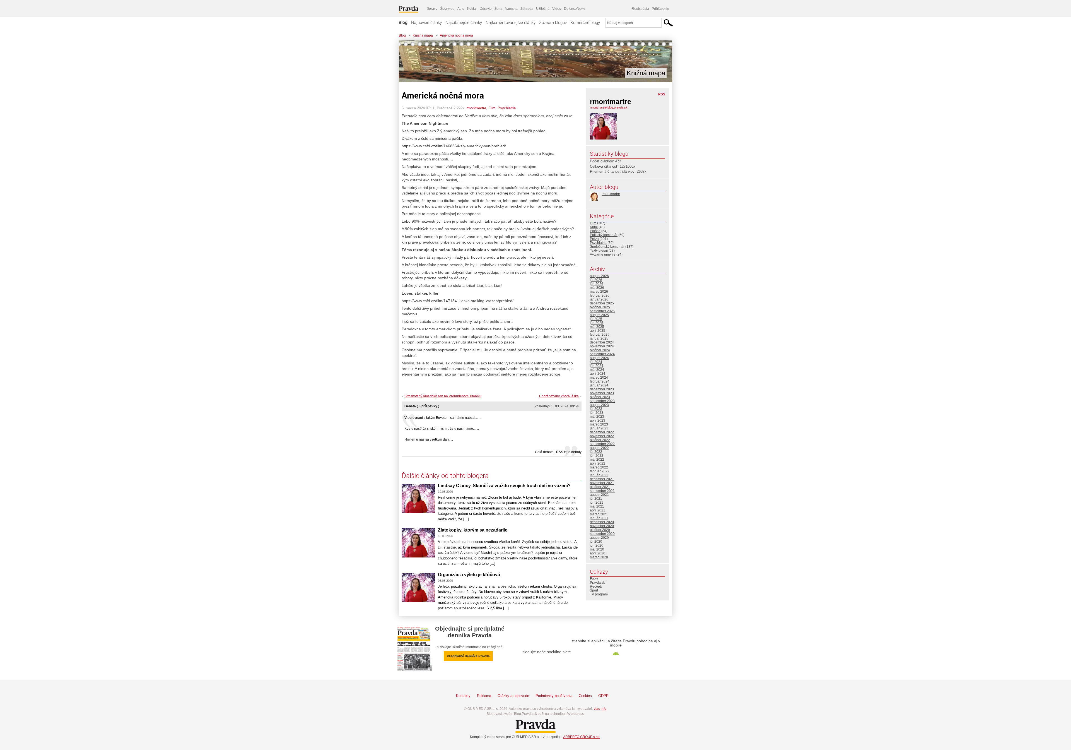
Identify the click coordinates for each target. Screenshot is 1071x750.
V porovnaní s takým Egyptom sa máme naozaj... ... (442, 418)
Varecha (511, 9)
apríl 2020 (597, 553)
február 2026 (599, 295)
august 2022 (599, 448)
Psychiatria (507, 108)
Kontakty (463, 696)
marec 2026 (599, 292)
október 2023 (600, 397)
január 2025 (599, 338)
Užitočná (542, 9)
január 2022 (599, 475)
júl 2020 (596, 542)
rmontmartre (476, 108)
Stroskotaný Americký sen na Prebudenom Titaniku (442, 396)
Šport (594, 590)
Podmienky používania (554, 696)
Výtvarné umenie (603, 254)
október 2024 (600, 350)
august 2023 (599, 405)
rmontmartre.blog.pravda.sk (609, 107)
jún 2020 (596, 545)
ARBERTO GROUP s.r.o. (581, 737)
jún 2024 (596, 366)
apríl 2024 (597, 374)
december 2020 (602, 522)
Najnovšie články (426, 22)
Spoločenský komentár (607, 247)
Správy (432, 9)
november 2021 (602, 483)
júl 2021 (596, 499)
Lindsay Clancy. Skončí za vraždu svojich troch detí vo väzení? (504, 485)
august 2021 (599, 495)
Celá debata (544, 452)
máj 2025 (597, 327)
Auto (460, 9)
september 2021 (602, 491)
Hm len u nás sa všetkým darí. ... (428, 439)
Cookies (585, 696)
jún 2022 (596, 456)
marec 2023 (599, 424)
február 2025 (599, 334)
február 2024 (599, 381)
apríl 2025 (597, 331)
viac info (600, 709)
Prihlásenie (660, 9)
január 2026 (599, 299)
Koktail (472, 9)
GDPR (603, 696)
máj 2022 (597, 459)
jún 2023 (596, 413)
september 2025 (602, 311)
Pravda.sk (597, 583)
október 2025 (600, 307)
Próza (594, 239)
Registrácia (640, 9)
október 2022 (600, 440)
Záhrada (526, 9)
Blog (403, 22)
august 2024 (599, 358)
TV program (599, 594)
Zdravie (486, 9)
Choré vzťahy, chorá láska (559, 396)
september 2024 (602, 354)
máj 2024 (597, 370)
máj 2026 (597, 288)
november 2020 (602, 526)
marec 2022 (599, 467)
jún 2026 (596, 284)
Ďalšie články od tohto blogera (445, 475)
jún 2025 (596, 323)
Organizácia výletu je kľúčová (469, 574)
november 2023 (602, 393)
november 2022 (602, 436)
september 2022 (602, 444)
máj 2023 (597, 417)
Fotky (594, 579)
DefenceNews (574, 9)
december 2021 (602, 479)
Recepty (596, 586)
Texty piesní (599, 251)
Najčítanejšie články (463, 22)
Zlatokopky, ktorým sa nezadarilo (473, 530)
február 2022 (599, 471)
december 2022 (602, 432)
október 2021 (600, 487)
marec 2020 (599, 557)
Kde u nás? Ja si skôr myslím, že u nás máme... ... (441, 429)
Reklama (484, 696)
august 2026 (599, 276)
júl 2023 (596, 409)
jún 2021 (596, 502)
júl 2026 (596, 280)
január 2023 (599, 428)
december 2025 (602, 303)
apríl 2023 (597, 420)
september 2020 (602, 534)
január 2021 (599, 518)
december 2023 (602, 389)
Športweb (447, 9)
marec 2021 (599, 514)
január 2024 (599, 385)
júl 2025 (596, 319)
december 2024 (602, 342)
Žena (498, 9)
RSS (661, 94)
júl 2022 (596, 452)
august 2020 (599, 538)
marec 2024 (599, 377)
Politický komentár (603, 235)
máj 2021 (597, 506)
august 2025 (599, 315)
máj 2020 (597, 549)
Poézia (595, 231)
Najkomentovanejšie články (511, 22)
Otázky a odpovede (513, 696)
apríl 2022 (597, 463)
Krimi (594, 227)
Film (491, 108)
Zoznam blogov (553, 22)
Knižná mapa (423, 35)
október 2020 (600, 530)
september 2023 (602, 401)
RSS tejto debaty (569, 452)
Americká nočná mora (456, 35)
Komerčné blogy (585, 22)
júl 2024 (596, 362)
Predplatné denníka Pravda (468, 656)
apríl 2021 (597, 510)
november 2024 (602, 346)
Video (556, 9)
